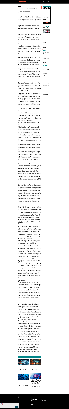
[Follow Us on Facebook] (48, 1)
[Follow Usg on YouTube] (49, 1)
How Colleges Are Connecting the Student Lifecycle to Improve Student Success (46, 92)
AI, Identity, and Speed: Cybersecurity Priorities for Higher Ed (46, 28)
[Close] (18, 403)
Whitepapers (45, 65)
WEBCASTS (45, 50)
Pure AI (41, 399)
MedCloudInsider (43, 398)
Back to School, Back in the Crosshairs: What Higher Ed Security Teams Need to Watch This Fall (46, 52)
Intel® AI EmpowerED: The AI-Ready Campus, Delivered (46, 85)
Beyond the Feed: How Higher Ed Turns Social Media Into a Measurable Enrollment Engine (46, 83)
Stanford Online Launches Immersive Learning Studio (24, 366)
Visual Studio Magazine (43, 403)
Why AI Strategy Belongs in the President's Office (36, 366)
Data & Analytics (44, 42)
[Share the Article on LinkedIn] (41, 7)
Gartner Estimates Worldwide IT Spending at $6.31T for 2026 (23, 382)
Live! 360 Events (42, 397)
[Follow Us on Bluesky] (47, 1)
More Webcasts (44, 62)
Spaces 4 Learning (43, 401)
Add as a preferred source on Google (43, 1)
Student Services (45, 45)
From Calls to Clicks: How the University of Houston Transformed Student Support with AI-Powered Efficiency (46, 70)
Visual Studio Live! (33, 404)
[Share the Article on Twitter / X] (41, 8)
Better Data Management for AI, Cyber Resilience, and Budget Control (46, 75)
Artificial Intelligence (45, 39)
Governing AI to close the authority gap (45, 60)
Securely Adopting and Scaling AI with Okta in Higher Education (46, 58)
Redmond (32, 400)
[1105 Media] (21, 402)
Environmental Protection (34, 397)
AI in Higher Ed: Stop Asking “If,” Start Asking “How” (46, 73)
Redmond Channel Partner (43, 400)
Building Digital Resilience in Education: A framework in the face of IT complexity (46, 56)
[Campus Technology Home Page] (22, 1)
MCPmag (32, 398)
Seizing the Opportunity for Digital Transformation (25, 11)
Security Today (32, 401)
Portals (44, 38)
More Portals (44, 47)
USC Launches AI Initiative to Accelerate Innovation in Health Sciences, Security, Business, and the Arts (36, 381)
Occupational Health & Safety (34, 399)
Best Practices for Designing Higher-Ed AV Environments (46, 88)
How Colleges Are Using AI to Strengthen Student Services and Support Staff (46, 95)
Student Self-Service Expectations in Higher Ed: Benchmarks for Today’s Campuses (46, 67)
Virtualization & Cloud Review (34, 403)
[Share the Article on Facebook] (41, 6)
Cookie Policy (17, 405)
